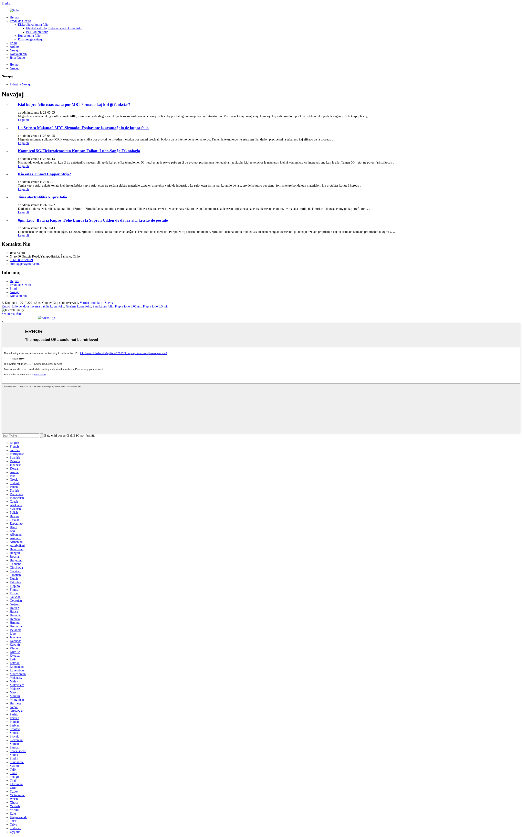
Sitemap (110, 302)
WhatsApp (48, 318)
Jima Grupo (17, 57)
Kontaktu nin (18, 54)
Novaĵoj (15, 50)
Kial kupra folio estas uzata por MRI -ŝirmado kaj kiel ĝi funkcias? (74, 104)
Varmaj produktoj (91, 302)
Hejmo (14, 17)
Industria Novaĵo (20, 84)
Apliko (14, 46)
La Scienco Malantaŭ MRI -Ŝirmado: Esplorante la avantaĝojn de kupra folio (83, 128)
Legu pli (23, 120)
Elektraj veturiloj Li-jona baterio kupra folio (54, 28)
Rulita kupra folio (29, 35)
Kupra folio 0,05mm (128, 306)
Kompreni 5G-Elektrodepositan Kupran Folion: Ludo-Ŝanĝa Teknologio (79, 151)
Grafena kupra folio (78, 306)
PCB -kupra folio (37, 32)
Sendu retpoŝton (12, 313)
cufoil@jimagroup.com (25, 263)
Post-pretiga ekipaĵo (30, 39)
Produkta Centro (20, 21)
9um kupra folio (103, 306)
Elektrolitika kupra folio (33, 24)
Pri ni (13, 43)
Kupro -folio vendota (15, 306)
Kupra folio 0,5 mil (155, 306)
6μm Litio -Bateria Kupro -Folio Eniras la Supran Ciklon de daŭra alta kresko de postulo (93, 220)
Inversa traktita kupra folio (47, 306)
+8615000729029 (21, 260)
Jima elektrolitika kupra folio (42, 197)
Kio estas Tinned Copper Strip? (44, 174)
